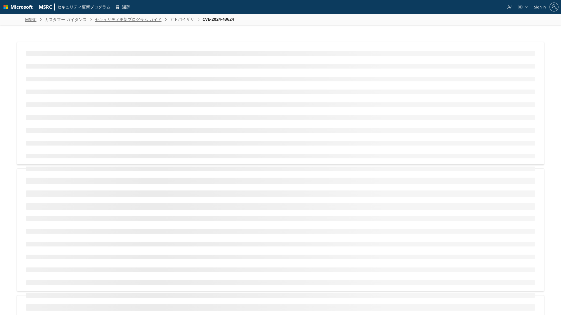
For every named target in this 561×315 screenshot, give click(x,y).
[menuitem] (45, 7)
